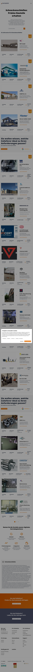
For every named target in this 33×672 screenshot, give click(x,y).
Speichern (22, 341)
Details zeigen (21, 338)
